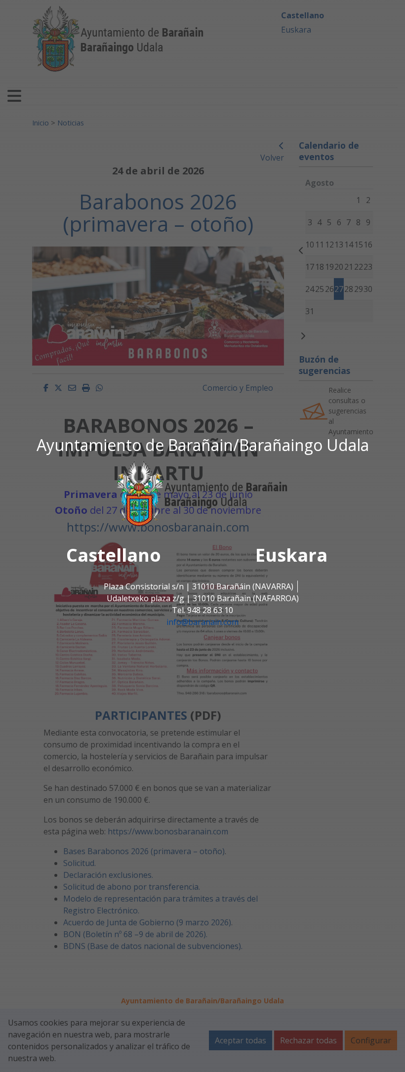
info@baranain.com (202, 622)
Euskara (291, 555)
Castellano (113, 555)
